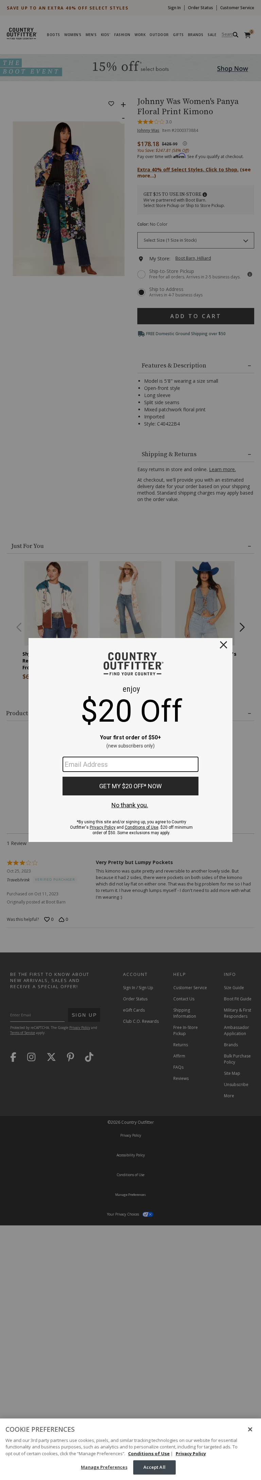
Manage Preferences (104, 1467)
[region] (130, 1449)
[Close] (250, 1429)
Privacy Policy (191, 1453)
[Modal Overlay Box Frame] (130, 740)
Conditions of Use (149, 1453)
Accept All (154, 1467)
